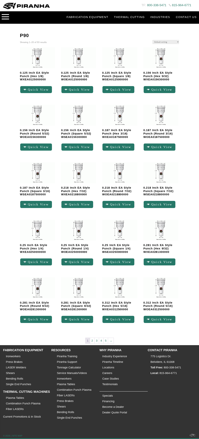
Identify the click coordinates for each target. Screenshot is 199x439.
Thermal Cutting (129, 17)
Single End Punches (18, 384)
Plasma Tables (15, 397)
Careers (107, 373)
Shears (10, 373)
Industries (160, 17)
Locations (108, 367)
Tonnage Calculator (69, 367)
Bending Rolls (14, 378)
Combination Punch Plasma (23, 403)
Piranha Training (67, 356)
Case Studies (110, 378)
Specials (107, 395)
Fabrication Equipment (87, 17)
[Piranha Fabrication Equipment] (191, 435)
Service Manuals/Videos (72, 373)
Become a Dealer (113, 406)
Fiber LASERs (15, 409)
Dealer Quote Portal (114, 412)
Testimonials (110, 384)
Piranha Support (67, 361)
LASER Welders (16, 367)
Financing (108, 401)
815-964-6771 (181, 5)
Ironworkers (13, 356)
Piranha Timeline (112, 361)
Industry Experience (114, 356)
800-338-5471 (156, 5)
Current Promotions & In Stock (22, 416)
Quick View (38, 89)
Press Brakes (14, 361)
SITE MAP (17, 436)
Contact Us (186, 17)
